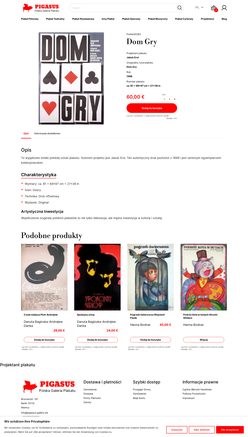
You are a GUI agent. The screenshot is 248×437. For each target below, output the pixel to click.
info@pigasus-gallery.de (34, 412)
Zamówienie (90, 389)
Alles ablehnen (202, 429)
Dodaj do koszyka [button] (44, 339)
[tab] (26, 133)
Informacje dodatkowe (47, 133)
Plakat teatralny (55, 18)
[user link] (224, 7)
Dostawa (88, 393)
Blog (224, 18)
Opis (26, 133)
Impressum (189, 398)
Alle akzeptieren (230, 429)
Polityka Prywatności (194, 393)
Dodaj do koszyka (152, 108)
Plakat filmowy (29, 18)
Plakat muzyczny (158, 18)
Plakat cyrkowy (184, 18)
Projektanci (207, 18)
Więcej (204, 339)
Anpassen (177, 429)
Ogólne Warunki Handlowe (197, 389)
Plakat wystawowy (83, 18)
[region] (124, 427)
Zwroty (87, 402)
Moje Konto (139, 398)
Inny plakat (108, 18)
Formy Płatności (92, 398)
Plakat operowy (131, 18)
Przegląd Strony (142, 389)
